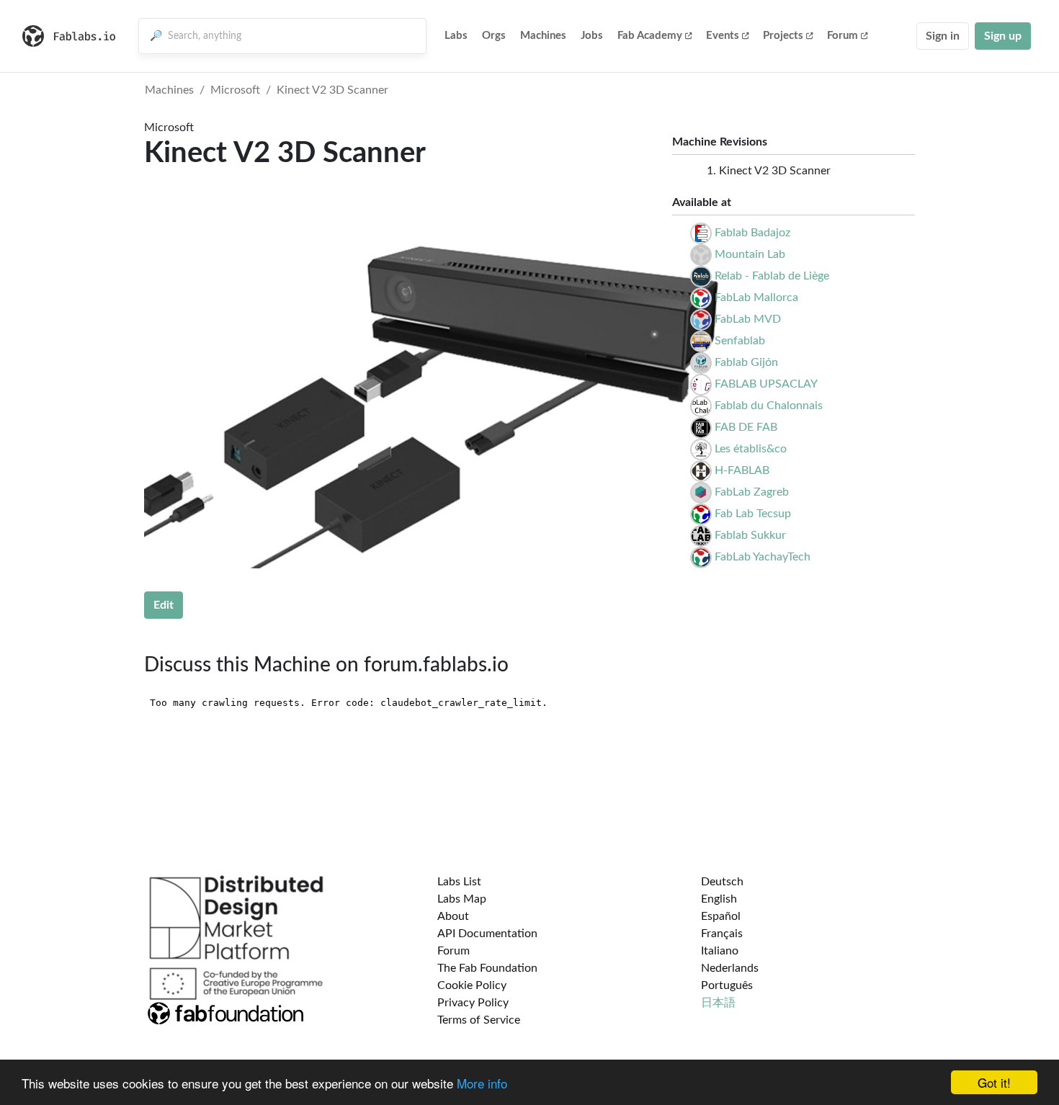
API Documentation (487, 933)
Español (721, 916)
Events (722, 35)
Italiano (719, 951)
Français (722, 933)
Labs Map (461, 899)
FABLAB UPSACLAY (766, 384)
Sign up (1003, 36)
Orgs (494, 35)
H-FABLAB (742, 470)
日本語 (718, 1002)
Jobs (592, 35)
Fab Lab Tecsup (753, 513)
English (719, 899)
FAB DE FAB (746, 427)
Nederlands (730, 968)
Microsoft (235, 90)
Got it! (994, 1082)
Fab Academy (649, 35)
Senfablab (740, 340)
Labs (456, 35)
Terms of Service (478, 1020)
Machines (543, 35)
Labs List (459, 881)
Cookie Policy (471, 985)
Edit (163, 605)
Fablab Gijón (746, 362)
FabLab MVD (748, 319)
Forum (842, 35)
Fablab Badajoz (752, 232)
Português (727, 985)
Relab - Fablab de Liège (772, 276)
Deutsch (722, 881)
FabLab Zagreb (752, 492)
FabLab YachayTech (762, 557)
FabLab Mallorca (756, 297)
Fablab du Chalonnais (769, 405)
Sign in (943, 36)
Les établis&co (751, 449)
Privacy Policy (473, 1002)
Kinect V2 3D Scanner (332, 90)
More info (482, 1083)
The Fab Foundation (487, 968)
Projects (783, 35)
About (453, 916)
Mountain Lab (750, 254)
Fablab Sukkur (750, 535)
